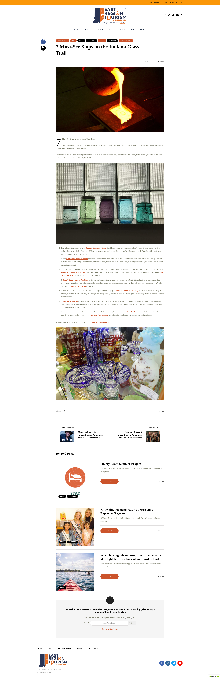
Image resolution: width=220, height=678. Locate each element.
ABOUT (143, 30)
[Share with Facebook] (43, 41)
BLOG (132, 30)
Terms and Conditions (110, 629)
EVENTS (88, 30)
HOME (76, 30)
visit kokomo (125, 40)
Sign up (132, 623)
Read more (109, 481)
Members (120, 30)
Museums (112, 40)
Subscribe (154, 2)
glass (102, 40)
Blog (81, 40)
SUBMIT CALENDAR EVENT (173, 2)
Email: (87, 623)
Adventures (62, 40)
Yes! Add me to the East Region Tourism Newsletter (104, 618)
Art (73, 40)
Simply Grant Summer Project (120, 464)
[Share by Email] (43, 48)
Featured (91, 40)
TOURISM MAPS (103, 30)
